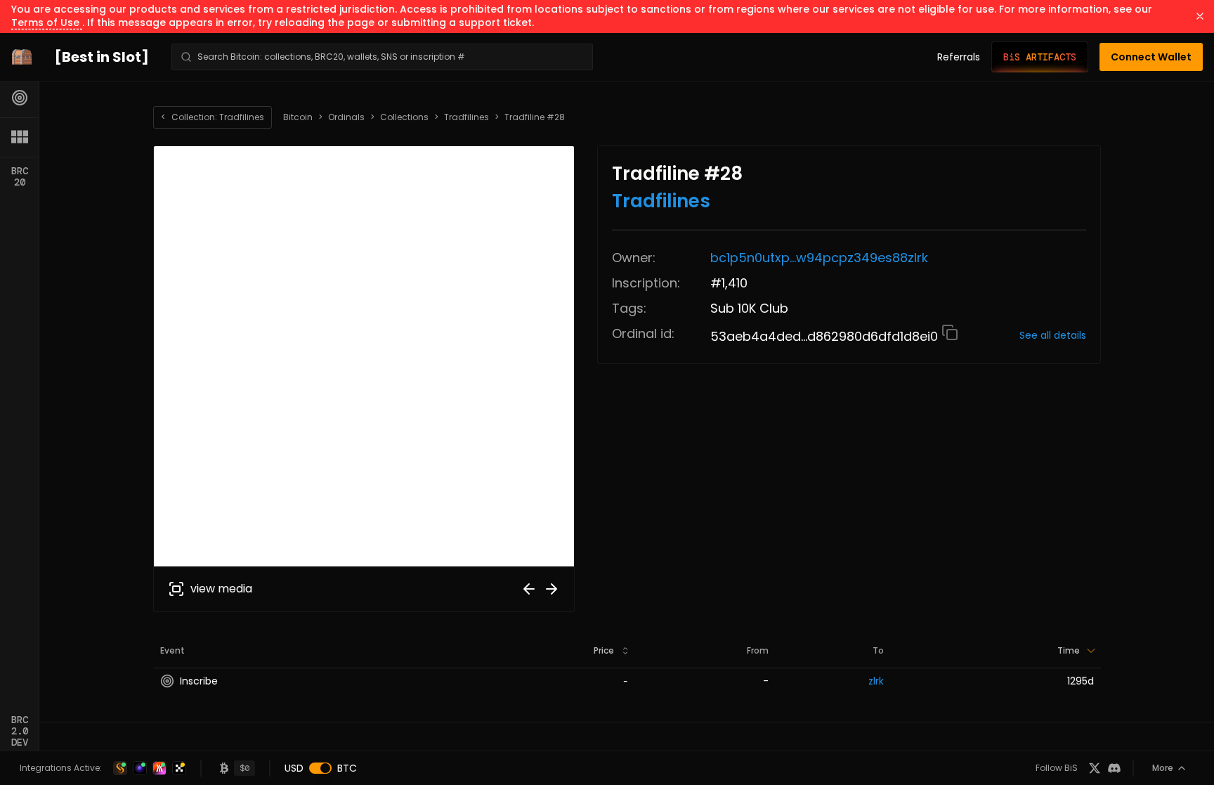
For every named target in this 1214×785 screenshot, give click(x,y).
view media (221, 588)
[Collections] (19, 137)
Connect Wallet (1151, 57)
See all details (1052, 335)
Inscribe (199, 681)
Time (1068, 650)
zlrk (876, 681)
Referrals (958, 57)
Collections (404, 117)
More (1162, 768)
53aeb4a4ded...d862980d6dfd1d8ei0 (825, 336)
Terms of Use (46, 22)
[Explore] (19, 97)
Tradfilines (466, 117)
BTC (347, 768)
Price (604, 650)
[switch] (320, 768)
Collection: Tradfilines (212, 117)
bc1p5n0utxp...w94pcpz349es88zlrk (819, 257)
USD (294, 768)
